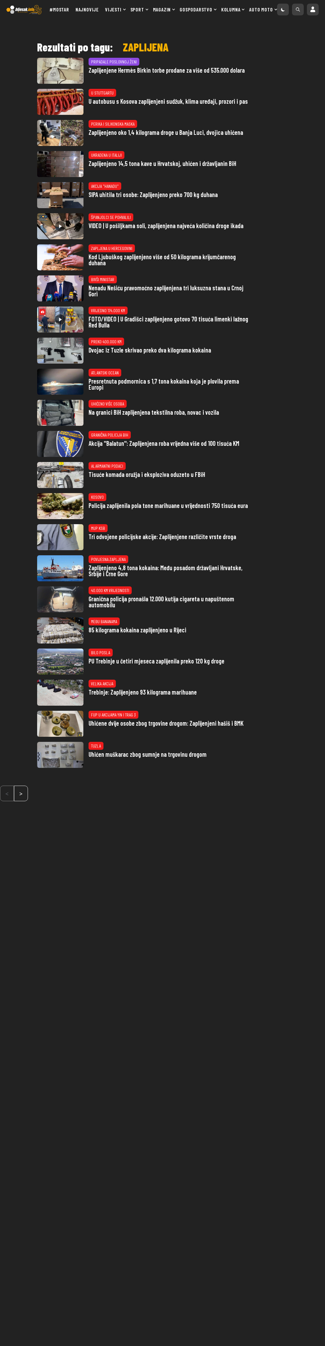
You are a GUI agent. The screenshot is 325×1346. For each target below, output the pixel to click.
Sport (137, 9)
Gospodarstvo (196, 9)
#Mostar (59, 9)
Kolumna (231, 9)
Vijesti (113, 9)
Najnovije (87, 9)
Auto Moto (261, 9)
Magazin (162, 9)
